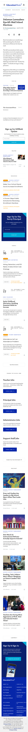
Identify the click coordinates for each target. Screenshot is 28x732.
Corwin (14, 355)
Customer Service (21, 692)
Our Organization (7, 687)
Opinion (12, 85)
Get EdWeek (6, 702)
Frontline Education (17, 282)
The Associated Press (10, 28)
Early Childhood (8, 297)
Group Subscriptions (8, 710)
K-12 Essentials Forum (9, 299)
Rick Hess (5, 549)
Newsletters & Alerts (8, 708)
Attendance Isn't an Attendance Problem (11, 340)
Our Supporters (7, 695)
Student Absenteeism (15, 334)
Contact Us (20, 684)
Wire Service (5, 109)
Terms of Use (17, 728)
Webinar (5, 261)
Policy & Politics (16, 9)
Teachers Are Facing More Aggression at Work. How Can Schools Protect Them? (12, 618)
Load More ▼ (14, 637)
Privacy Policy (7, 724)
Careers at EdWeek (8, 698)
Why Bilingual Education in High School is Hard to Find (9, 160)
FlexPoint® (16, 190)
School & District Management (9, 15)
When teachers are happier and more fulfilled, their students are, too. (12, 94)
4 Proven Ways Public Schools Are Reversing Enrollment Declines (11, 201)
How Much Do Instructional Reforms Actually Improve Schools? (12, 537)
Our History (6, 689)
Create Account (14, 659)
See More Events (14, 364)
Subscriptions (6, 705)
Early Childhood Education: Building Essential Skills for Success (10, 304)
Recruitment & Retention (10, 260)
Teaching (6, 85)
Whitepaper (15, 181)
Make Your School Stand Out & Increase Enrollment (13, 185)
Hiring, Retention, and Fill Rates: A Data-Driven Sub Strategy (12, 267)
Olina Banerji (6, 589)
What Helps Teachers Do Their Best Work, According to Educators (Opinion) (13, 89)
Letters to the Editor (22, 687)
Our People (6, 692)
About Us (5, 684)
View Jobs (9, 391)
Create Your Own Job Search (13, 459)
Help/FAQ (19, 689)
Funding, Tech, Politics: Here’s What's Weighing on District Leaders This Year (12, 577)
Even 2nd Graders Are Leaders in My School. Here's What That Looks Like (11, 496)
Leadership (8, 9)
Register (6, 281)
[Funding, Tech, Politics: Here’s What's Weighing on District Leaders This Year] (14, 563)
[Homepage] (14, 5)
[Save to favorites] (14, 35)
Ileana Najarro (6, 164)
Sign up (14, 235)
